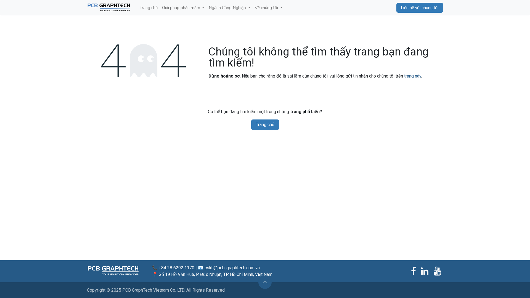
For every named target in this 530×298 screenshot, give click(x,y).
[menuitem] (148, 7)
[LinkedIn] (425, 271)
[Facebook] (413, 271)
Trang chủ (265, 124)
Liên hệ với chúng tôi (419, 7)
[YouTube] (437, 271)
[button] (265, 282)
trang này (412, 76)
